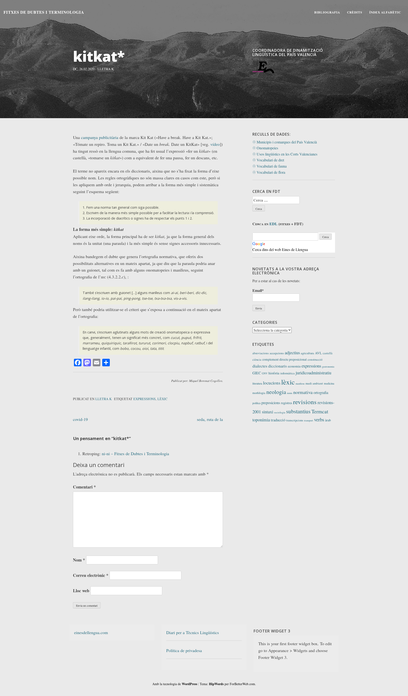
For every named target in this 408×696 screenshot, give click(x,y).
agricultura (307, 353)
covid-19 (80, 419)
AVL (318, 352)
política (256, 403)
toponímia (261, 420)
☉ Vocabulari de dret (268, 159)
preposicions (270, 402)
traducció (278, 420)
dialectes (259, 366)
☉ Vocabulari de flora (268, 172)
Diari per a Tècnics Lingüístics (192, 632)
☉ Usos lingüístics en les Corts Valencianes (284, 153)
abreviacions (260, 353)
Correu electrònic (90, 575)
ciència (256, 360)
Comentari (84, 487)
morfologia (258, 393)
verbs (319, 419)
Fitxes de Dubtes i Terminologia (44, 12)
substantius (298, 411)
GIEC (256, 373)
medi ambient (314, 383)
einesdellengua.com (91, 632)
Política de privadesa (184, 650)
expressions (144, 399)
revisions (305, 401)
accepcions (277, 353)
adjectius (292, 352)
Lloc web (81, 591)
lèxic (162, 399)
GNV (265, 373)
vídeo (215, 144)
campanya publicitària (99, 137)
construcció (315, 359)
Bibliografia (327, 12)
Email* (258, 290)
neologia (276, 392)
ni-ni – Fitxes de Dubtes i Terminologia (135, 453)
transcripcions (294, 420)
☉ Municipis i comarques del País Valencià (284, 141)
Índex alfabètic (385, 12)
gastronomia (328, 366)
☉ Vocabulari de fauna (269, 166)
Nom (79, 560)
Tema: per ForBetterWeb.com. (228, 684)
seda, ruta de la (210, 419)
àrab (328, 420)
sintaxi (267, 412)
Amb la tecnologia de (174, 684)
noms (289, 393)
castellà (327, 353)
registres (286, 403)
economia (294, 366)
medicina (329, 383)
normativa (303, 392)
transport (308, 420)
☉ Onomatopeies (265, 147)
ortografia (321, 392)
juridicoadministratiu (313, 373)
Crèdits (354, 12)
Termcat (319, 411)
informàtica (287, 373)
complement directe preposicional (284, 359)
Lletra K (106, 69)
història (273, 373)
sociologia (279, 412)
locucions (271, 383)
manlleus (300, 383)
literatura (257, 383)
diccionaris (277, 366)
